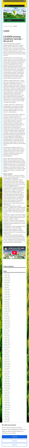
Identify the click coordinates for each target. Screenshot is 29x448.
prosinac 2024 (7, 296)
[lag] (14, 14)
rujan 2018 (6, 411)
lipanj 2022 (6, 333)
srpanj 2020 (6, 373)
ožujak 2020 (6, 380)
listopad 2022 (7, 327)
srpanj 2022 (6, 332)
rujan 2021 (6, 349)
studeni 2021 (7, 345)
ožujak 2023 (6, 320)
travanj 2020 (7, 378)
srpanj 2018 (6, 414)
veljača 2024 (7, 308)
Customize (14, 440)
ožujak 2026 (6, 273)
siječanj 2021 (7, 363)
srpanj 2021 (6, 352)
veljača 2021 (7, 361)
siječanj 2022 (7, 342)
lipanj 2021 (6, 354)
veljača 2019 (7, 402)
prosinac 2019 (7, 385)
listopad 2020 (7, 368)
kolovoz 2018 (7, 412)
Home (6, 26)
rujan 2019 (6, 390)
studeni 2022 (7, 325)
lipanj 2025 (6, 287)
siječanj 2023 (7, 321)
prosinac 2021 (7, 344)
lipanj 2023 (6, 315)
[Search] (24, 1)
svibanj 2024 (7, 303)
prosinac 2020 (7, 364)
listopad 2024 (7, 299)
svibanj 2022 (7, 335)
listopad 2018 (7, 409)
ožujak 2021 (6, 359)
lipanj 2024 (6, 301)
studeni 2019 (7, 387)
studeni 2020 (7, 366)
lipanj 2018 (6, 416)
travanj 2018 (7, 419)
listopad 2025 (7, 282)
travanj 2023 (7, 318)
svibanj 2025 (7, 289)
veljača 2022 (7, 340)
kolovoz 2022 (7, 330)
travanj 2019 (7, 399)
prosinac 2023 (7, 309)
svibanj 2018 (7, 417)
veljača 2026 (7, 275)
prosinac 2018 (7, 405)
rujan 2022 (6, 328)
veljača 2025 (7, 294)
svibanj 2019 (7, 397)
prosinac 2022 (7, 323)
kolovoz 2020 (7, 371)
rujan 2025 (6, 284)
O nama (10, 26)
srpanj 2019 (6, 393)
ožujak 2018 (6, 421)
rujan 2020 (6, 369)
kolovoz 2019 (7, 392)
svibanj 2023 (7, 316)
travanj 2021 (7, 357)
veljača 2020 (7, 381)
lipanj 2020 (6, 375)
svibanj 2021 (7, 356)
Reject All (14, 444)
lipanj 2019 (6, 395)
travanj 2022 (7, 337)
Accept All (14, 436)
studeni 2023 (7, 311)
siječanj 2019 (7, 404)
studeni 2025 (7, 280)
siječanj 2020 (7, 383)
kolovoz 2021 (7, 351)
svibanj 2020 (7, 376)
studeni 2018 (7, 407)
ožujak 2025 (6, 292)
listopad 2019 (7, 388)
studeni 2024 (7, 297)
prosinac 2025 (7, 279)
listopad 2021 (7, 347)
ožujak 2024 (6, 306)
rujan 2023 (6, 313)
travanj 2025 (7, 291)
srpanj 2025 (6, 285)
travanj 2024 (7, 304)
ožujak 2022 (6, 339)
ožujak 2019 (6, 400)
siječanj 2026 (7, 277)
